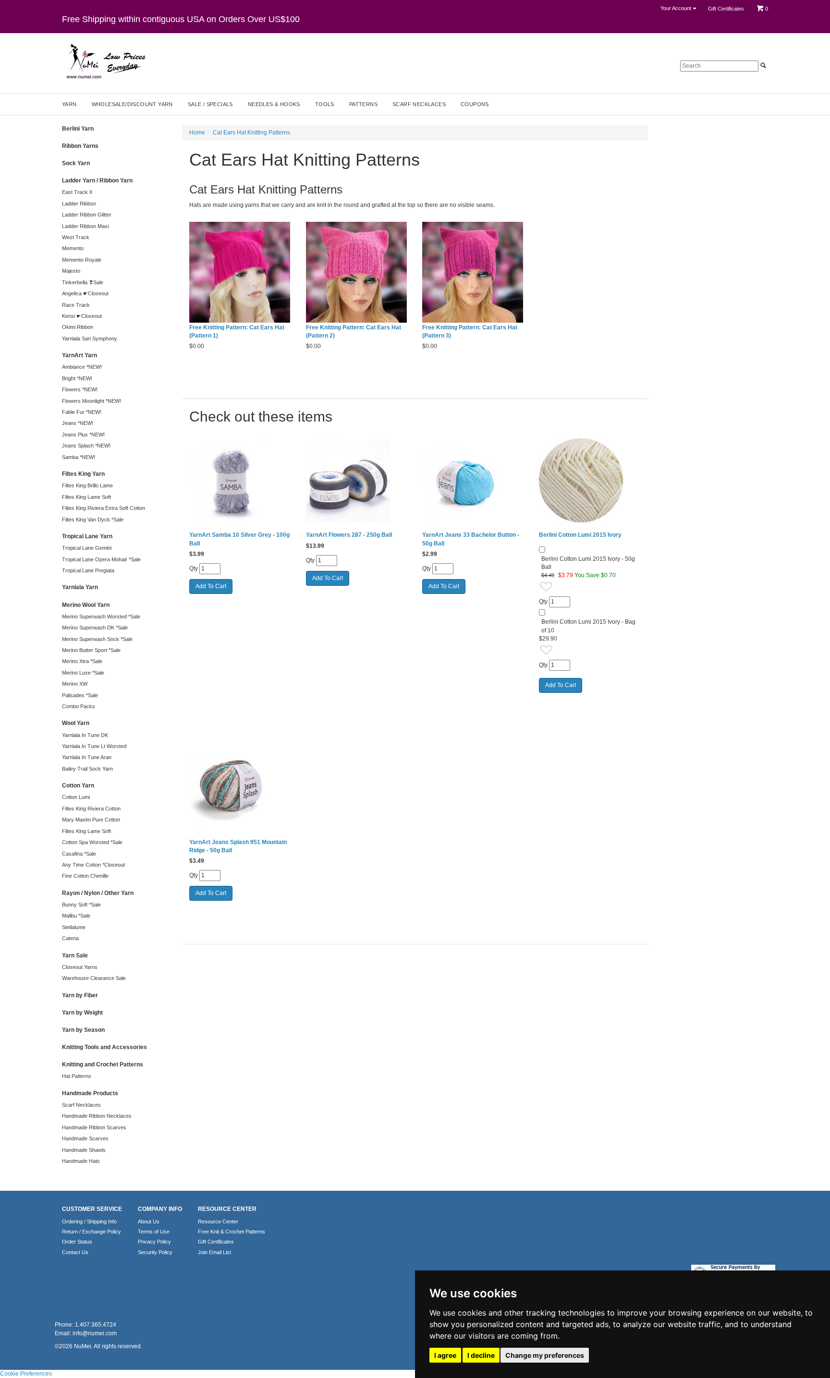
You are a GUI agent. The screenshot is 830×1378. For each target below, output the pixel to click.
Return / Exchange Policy (91, 1231)
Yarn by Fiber (80, 995)
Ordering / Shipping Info (89, 1221)
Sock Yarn (76, 163)
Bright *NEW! (77, 378)
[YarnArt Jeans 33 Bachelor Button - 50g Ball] (473, 480)
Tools (324, 104)
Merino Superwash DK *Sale (95, 627)
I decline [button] (481, 1355)
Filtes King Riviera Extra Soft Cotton (103, 508)
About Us (148, 1221)
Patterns (363, 104)
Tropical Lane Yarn (87, 536)
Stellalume (73, 927)
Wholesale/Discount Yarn (132, 104)
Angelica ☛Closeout (85, 293)
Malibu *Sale (76, 916)
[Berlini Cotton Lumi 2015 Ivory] (590, 480)
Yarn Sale (75, 955)
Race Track (76, 305)
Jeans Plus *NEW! (83, 434)
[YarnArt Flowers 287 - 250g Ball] (357, 480)
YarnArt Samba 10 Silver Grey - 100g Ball (239, 539)
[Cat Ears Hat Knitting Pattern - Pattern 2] (357, 272)
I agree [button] (445, 1355)
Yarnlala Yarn (80, 587)
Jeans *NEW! (77, 423)
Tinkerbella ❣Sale (82, 282)
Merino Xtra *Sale (82, 661)
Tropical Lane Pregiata (88, 570)
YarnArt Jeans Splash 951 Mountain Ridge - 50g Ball (238, 846)
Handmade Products (90, 1093)
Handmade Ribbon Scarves (94, 1127)
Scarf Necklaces (419, 104)
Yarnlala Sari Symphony (89, 338)
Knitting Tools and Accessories (104, 1047)
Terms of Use (154, 1231)
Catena (70, 938)
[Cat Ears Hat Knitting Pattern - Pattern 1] (240, 272)
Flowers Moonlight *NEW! (91, 401)
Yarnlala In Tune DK (85, 735)
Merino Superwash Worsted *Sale (101, 616)
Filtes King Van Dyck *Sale (92, 519)
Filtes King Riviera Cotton (91, 808)
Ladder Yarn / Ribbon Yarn (97, 180)
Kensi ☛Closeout (82, 316)
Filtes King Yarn (83, 474)
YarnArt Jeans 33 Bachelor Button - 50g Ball (470, 539)
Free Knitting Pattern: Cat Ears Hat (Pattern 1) (236, 331)
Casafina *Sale (79, 854)
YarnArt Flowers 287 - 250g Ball (349, 535)
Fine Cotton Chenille (85, 876)
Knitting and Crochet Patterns (102, 1064)
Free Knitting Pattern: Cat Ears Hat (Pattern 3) (469, 331)
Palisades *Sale (80, 695)
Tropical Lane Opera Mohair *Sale (101, 559)
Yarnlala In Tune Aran (86, 757)
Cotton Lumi (76, 797)
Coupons (475, 104)
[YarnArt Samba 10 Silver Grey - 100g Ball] (240, 480)
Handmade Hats (81, 1161)
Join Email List (214, 1252)
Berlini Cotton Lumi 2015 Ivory (580, 535)
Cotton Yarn (78, 785)
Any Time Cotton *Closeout (93, 865)
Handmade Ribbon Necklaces (97, 1116)
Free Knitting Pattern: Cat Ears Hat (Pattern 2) (353, 331)
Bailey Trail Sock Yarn (87, 769)
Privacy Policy (154, 1242)
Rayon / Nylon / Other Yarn (98, 893)
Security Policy (155, 1252)
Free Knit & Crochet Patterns (231, 1231)
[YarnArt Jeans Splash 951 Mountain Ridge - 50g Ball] (240, 787)
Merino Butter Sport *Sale (91, 650)
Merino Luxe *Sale (83, 673)
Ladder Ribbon (79, 203)
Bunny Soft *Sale (81, 904)
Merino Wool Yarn (86, 605)
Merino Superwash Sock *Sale (97, 639)
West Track (75, 237)
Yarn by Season (83, 1030)
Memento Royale (81, 260)
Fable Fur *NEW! (81, 412)
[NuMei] (105, 61)
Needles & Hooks (274, 104)
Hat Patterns (76, 1076)
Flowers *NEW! (80, 389)
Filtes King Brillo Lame (87, 485)
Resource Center (218, 1221)
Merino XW (74, 684)
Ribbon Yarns (80, 146)
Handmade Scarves (85, 1138)
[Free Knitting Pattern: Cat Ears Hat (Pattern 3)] (473, 272)
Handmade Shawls (84, 1150)
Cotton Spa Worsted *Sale (92, 842)
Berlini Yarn (78, 128)
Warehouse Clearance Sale (94, 978)
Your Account (676, 8)
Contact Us (75, 1252)
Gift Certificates (726, 9)
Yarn (69, 104)
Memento (73, 248)
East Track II (77, 192)
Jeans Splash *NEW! (86, 445)
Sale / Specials (210, 104)
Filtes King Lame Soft (86, 497)
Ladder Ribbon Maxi (85, 226)
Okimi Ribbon (77, 327)
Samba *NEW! (78, 457)
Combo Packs (78, 706)
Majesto (71, 271)
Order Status (77, 1242)
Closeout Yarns (80, 967)
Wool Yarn (75, 723)
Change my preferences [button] (544, 1355)
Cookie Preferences (26, 1373)
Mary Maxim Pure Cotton (91, 819)
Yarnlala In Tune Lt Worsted (94, 746)
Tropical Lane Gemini (86, 548)
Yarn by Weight (82, 1012)
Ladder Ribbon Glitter (86, 215)
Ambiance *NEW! (82, 367)
